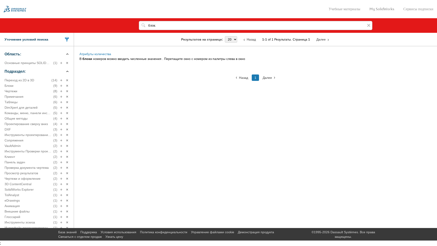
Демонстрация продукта (256, 232)
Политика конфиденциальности (163, 232)
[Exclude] (67, 63)
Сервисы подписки (418, 9)
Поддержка (88, 232)
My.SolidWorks (381, 9)
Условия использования (118, 232)
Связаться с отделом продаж (80, 236)
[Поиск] (143, 25)
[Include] (61, 63)
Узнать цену (114, 236)
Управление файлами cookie (212, 232)
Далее (321, 39)
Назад (251, 39)
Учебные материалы (344, 9)
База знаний (67, 232)
